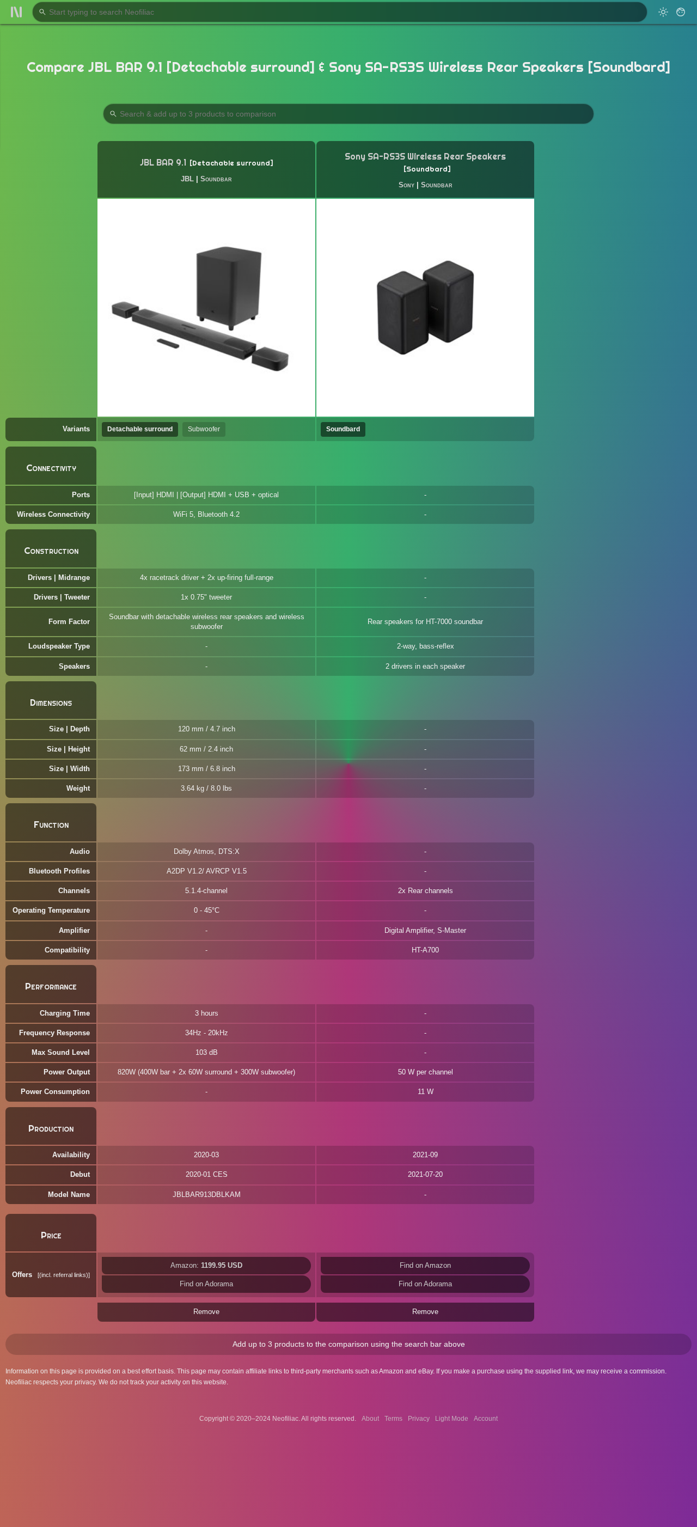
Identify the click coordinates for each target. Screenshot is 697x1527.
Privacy (419, 1418)
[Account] (680, 12)
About (370, 1418)
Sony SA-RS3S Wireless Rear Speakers (425, 156)
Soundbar (216, 179)
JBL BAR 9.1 (163, 162)
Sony (406, 185)
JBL (187, 179)
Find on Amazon (425, 1265)
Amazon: (206, 1265)
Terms (393, 1418)
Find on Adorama (206, 1284)
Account (486, 1418)
